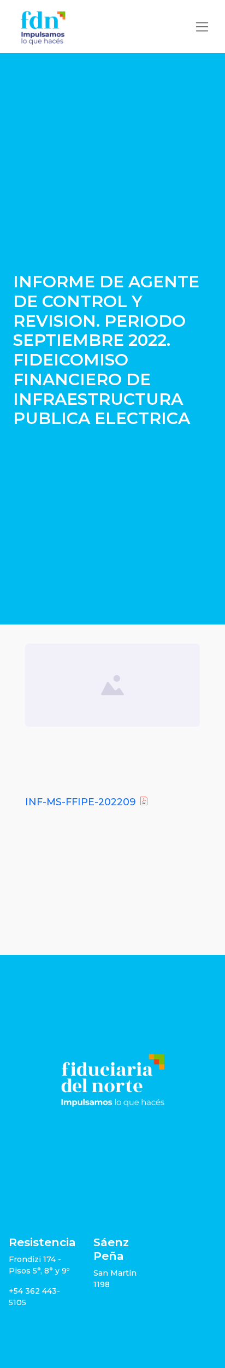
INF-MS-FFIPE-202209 (80, 801)
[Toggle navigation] (202, 26)
